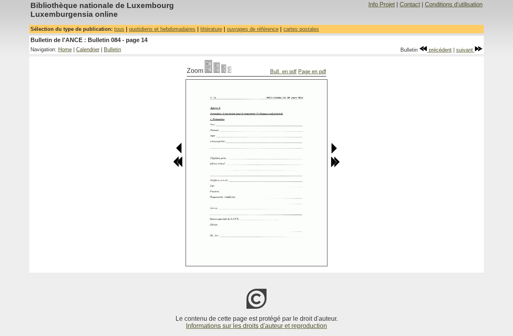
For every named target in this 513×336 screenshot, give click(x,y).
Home (65, 49)
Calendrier (87, 49)
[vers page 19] (335, 165)
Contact (410, 4)
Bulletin (112, 49)
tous (119, 29)
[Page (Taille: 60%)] (223, 70)
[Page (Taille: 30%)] (229, 70)
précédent (439, 50)
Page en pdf (312, 71)
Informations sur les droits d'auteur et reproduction (256, 325)
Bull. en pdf (283, 71)
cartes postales (301, 29)
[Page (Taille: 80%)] (217, 70)
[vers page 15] (333, 152)
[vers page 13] (179, 152)
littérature (211, 29)
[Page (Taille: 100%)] (208, 70)
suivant (465, 50)
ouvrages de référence (253, 29)
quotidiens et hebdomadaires (162, 29)
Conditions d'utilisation (454, 4)
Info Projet (381, 4)
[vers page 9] (178, 165)
